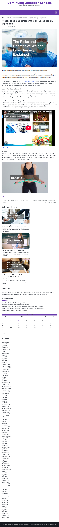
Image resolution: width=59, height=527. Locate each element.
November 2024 (6, 368)
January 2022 (5, 429)
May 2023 (4, 399)
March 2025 (5, 362)
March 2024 (5, 381)
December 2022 (6, 408)
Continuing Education (20, 27)
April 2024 (4, 379)
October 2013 (5, 500)
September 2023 (6, 392)
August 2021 (5, 438)
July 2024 (4, 373)
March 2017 (5, 478)
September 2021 (6, 436)
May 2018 (4, 462)
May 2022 (4, 421)
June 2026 (4, 344)
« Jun (3, 333)
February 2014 (5, 497)
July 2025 (4, 355)
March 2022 (5, 425)
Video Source (6, 147)
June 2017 (4, 473)
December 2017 (6, 465)
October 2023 (5, 390)
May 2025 (4, 359)
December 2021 (6, 430)
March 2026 (5, 347)
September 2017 (6, 469)
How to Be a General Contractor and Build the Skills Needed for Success (22, 306)
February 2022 (6, 427)
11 (10, 323)
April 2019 (4, 449)
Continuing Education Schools (29, 3)
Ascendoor (40, 524)
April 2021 (4, 443)
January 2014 (5, 499)
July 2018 (4, 460)
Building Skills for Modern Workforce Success (14, 310)
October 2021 (5, 434)
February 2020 (6, 447)
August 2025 (5, 353)
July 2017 (4, 471)
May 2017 (4, 475)
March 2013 (5, 513)
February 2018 (5, 464)
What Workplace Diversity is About (14, 226)
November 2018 (6, 456)
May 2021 (4, 441)
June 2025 (5, 357)
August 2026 (5, 342)
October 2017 (5, 467)
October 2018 (5, 458)
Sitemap (26, 524)
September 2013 (6, 502)
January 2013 (5, 517)
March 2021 (5, 445)
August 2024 (5, 371)
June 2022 (4, 419)
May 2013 (4, 510)
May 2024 (4, 377)
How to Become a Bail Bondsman (13, 250)
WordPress (53, 524)
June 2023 (4, 397)
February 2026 (6, 349)
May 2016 (4, 491)
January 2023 (5, 406)
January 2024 (5, 384)
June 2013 (4, 508)
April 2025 (4, 360)
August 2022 (5, 416)
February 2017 (5, 480)
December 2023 (6, 386)
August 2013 (5, 504)
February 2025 (6, 364)
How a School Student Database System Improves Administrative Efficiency (23, 308)
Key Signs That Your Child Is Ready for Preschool (15, 305)
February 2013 (5, 515)
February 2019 (5, 452)
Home (3, 196)
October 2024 (6, 370)
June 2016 (4, 489)
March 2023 (5, 403)
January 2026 (5, 351)
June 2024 (5, 375)
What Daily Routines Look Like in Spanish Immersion (16, 303)
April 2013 (4, 511)
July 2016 (4, 487)
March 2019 (5, 451)
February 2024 (6, 382)
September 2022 (6, 414)
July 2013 (4, 506)
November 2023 (6, 388)
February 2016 (5, 495)
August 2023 (5, 394)
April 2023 (4, 401)
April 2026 (4, 346)
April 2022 (4, 423)
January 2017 (5, 482)
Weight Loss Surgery (29, 81)
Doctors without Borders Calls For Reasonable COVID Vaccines (13, 276)
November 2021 (6, 432)
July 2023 (4, 395)
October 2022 (5, 412)
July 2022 (4, 417)
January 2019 (5, 454)
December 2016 (6, 484)
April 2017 (4, 476)
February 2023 (6, 405)
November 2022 (6, 410)
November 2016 (6, 486)
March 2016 (5, 493)
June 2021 (4, 440)
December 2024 (6, 366)
